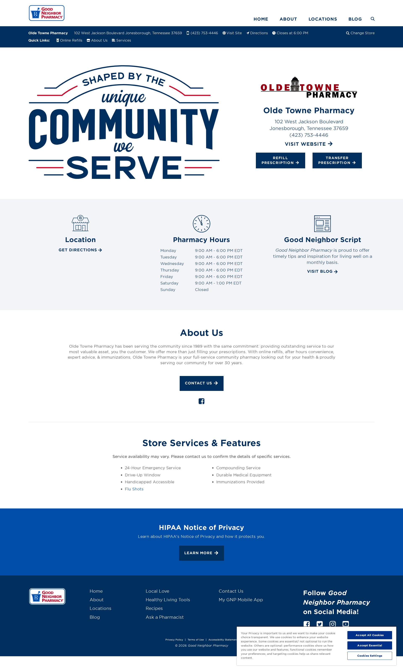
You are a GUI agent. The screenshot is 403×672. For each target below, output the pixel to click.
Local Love (157, 590)
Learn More (198, 552)
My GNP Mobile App (241, 599)
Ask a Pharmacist (165, 617)
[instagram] (332, 623)
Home (261, 18)
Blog (355, 18)
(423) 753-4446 (204, 33)
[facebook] (201, 402)
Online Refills (71, 40)
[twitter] (319, 623)
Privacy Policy (174, 639)
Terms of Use (196, 639)
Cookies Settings (369, 655)
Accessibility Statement (223, 639)
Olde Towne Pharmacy (48, 33)
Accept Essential (369, 645)
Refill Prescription (278, 160)
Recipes (154, 608)
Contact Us (198, 383)
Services (123, 40)
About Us (99, 40)
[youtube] (345, 623)
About (288, 18)
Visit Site (234, 33)
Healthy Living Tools (168, 599)
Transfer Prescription (334, 160)
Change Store (363, 33)
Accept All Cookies (370, 635)
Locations (323, 18)
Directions (259, 33)
